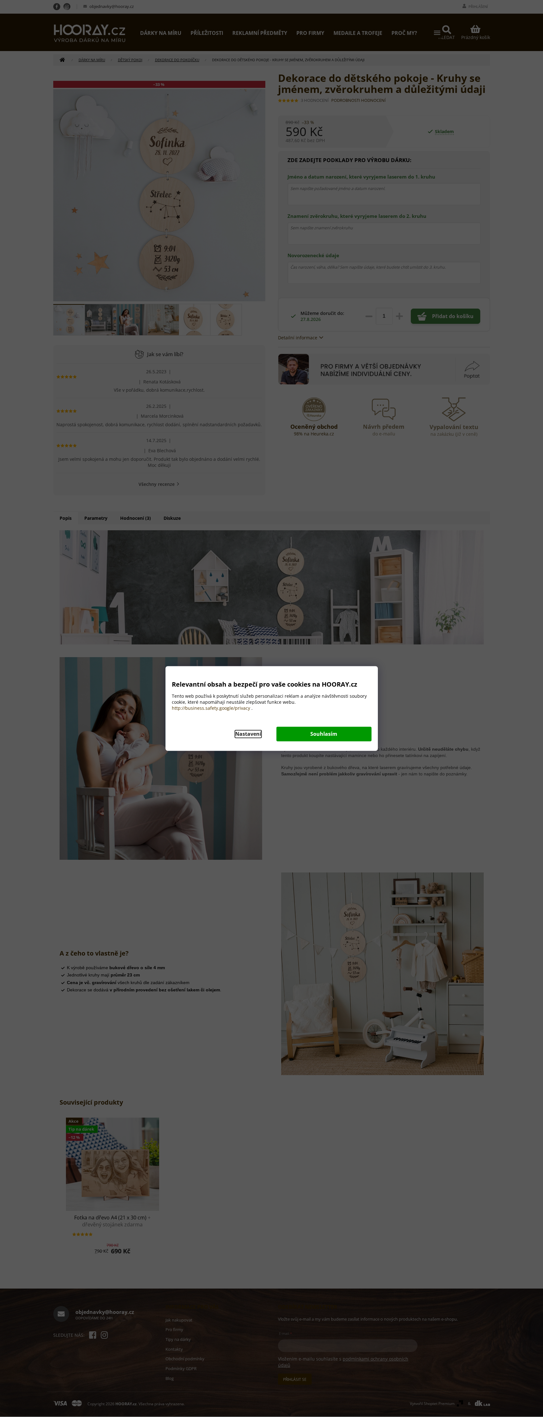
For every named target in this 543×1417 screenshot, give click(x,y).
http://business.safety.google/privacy (211, 708)
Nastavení (248, 734)
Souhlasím (323, 734)
